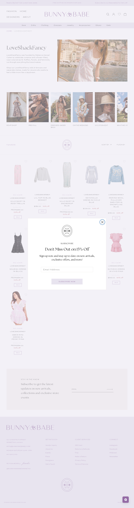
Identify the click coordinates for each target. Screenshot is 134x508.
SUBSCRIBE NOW (67, 282)
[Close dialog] (102, 222)
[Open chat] (125, 499)
